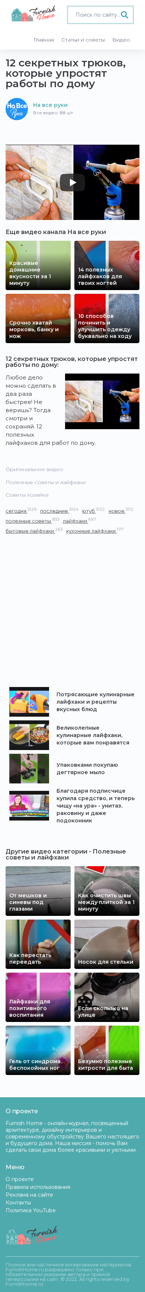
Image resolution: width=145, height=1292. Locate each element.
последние (59, 510)
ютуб (93, 510)
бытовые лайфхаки (34, 530)
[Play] (72, 182)
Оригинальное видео (34, 469)
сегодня (21, 510)
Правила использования (38, 1187)
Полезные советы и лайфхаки (46, 482)
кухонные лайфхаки (94, 530)
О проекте (20, 1179)
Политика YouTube (31, 1210)
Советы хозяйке (27, 495)
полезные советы (32, 520)
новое (121, 510)
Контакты (18, 1202)
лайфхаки (79, 520)
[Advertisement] (72, 611)
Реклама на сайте (29, 1194)
